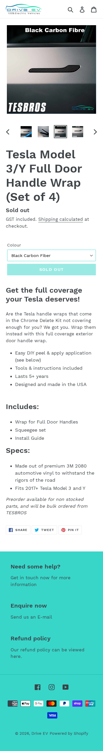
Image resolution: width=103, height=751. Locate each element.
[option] (26, 132)
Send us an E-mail (31, 617)
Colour (14, 245)
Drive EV (39, 733)
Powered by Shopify (69, 733)
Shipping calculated (60, 219)
